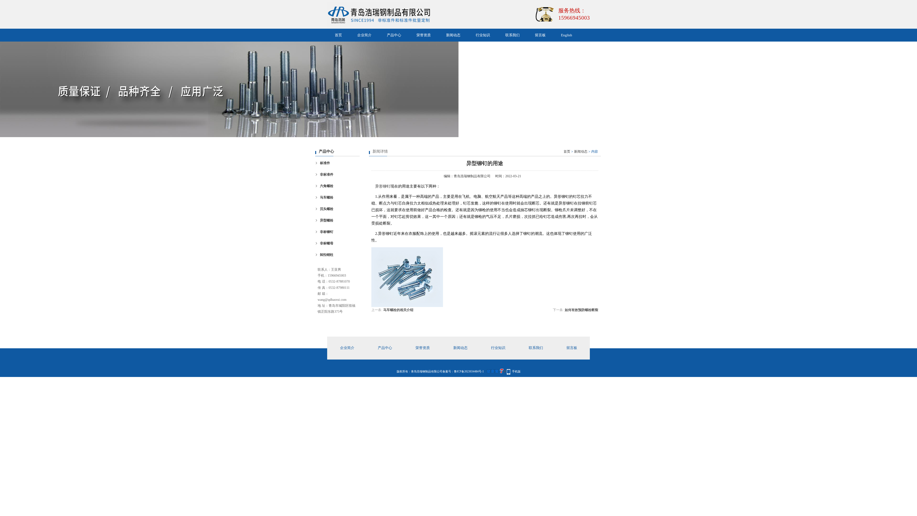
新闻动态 (453, 35)
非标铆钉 (326, 232)
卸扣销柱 (326, 255)
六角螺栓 (326, 186)
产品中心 (394, 35)
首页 (338, 35)
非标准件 (326, 174)
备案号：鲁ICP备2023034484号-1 (463, 371)
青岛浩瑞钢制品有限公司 (472, 176)
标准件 (325, 163)
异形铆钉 (382, 186)
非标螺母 (326, 243)
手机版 (516, 371)
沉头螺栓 (326, 209)
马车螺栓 (326, 197)
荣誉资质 (423, 35)
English (566, 35)
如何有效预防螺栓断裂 (581, 310)
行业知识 (483, 35)
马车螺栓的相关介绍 (398, 310)
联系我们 (512, 35)
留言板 (540, 35)
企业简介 (364, 35)
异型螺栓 (326, 220)
